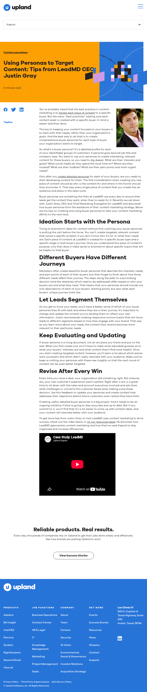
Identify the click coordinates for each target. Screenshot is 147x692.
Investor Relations (72, 664)
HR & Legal (38, 630)
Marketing (38, 656)
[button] (140, 6)
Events (93, 615)
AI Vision (66, 645)
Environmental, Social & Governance (73, 654)
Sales (35, 671)
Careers (65, 630)
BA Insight (10, 622)
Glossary (94, 645)
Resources (95, 630)
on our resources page (101, 422)
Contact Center (41, 622)
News (92, 637)
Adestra (8, 615)
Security (66, 637)
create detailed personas (73, 176)
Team (64, 622)
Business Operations (44, 615)
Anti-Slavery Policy (62, 681)
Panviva (9, 637)
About (64, 615)
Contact (94, 652)
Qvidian (8, 645)
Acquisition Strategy (73, 671)
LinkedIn (120, 638)
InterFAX (9, 630)
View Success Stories (73, 555)
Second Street (12, 660)
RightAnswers (12, 652)
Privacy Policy (11, 681)
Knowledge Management (40, 647)
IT (33, 637)
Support (94, 660)
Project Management (45, 664)
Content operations (16, 52)
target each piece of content (77, 113)
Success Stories (98, 622)
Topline (8, 122)
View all (8, 667)
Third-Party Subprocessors (35, 681)
